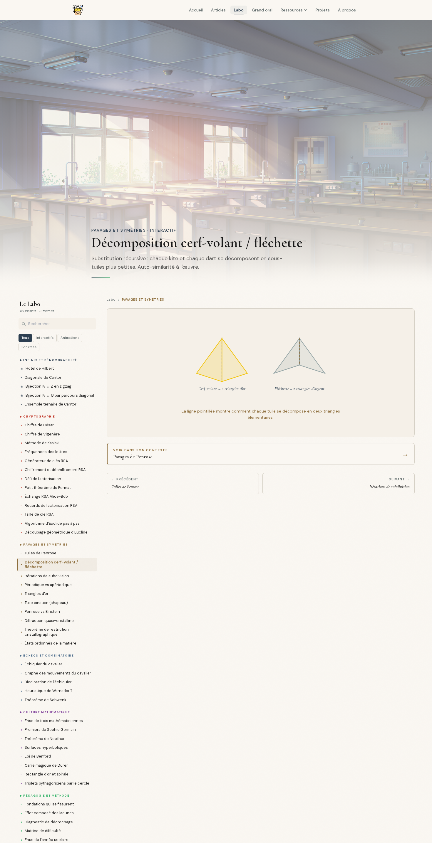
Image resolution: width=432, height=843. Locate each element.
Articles (218, 10)
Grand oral (262, 10)
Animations (70, 338)
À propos (347, 10)
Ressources (292, 10)
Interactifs (45, 338)
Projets (323, 10)
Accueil (196, 10)
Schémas (28, 347)
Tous (25, 338)
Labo (239, 10)
